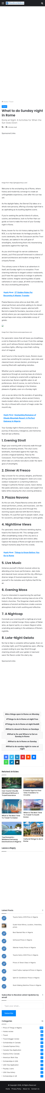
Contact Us (35, 1089)
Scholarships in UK (10, 1076)
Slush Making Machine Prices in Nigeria (27, 985)
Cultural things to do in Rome (33, 840)
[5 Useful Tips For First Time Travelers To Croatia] (33, 782)
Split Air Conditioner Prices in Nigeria (26, 978)
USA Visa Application (11, 1065)
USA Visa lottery (9, 1072)
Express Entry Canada (11, 1054)
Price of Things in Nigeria (12, 1028)
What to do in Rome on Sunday (23, 741)
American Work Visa (10, 1057)
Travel (11, 102)
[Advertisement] (22, 30)
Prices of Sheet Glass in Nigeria (24, 962)
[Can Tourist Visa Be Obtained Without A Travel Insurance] (12, 783)
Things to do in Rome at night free (23, 719)
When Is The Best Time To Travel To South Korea (32, 814)
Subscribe (8, 1013)
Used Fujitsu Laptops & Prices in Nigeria (27, 970)
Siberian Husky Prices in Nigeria (24, 947)
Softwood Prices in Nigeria (22, 940)
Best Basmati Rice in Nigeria (23, 932)
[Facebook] (6, 757)
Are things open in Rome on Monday (22, 714)
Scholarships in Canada (12, 1043)
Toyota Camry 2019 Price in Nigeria (25, 917)
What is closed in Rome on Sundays (23, 729)
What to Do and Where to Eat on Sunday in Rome (22, 735)
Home (5, 102)
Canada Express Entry (11, 1046)
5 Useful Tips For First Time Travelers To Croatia (32, 792)
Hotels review (8, 1031)
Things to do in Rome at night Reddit (22, 724)
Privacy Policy (16, 1089)
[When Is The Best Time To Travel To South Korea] (33, 804)
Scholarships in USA (10, 1061)
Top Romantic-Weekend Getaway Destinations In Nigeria (11, 839)
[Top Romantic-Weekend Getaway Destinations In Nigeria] (12, 828)
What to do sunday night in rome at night (23, 747)
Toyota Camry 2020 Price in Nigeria (25, 955)
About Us (26, 1089)
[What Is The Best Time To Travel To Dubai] (12, 806)
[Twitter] (11, 757)
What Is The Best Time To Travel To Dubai (11, 816)
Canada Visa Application (12, 1050)
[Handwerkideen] (15, 3)
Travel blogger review (11, 1039)
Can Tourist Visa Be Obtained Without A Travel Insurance (10, 793)
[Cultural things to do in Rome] (33, 829)
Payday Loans (8, 1069)
